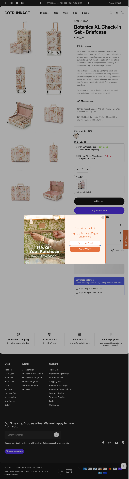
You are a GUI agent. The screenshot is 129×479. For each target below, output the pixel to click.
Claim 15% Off (85, 249)
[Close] (102, 217)
